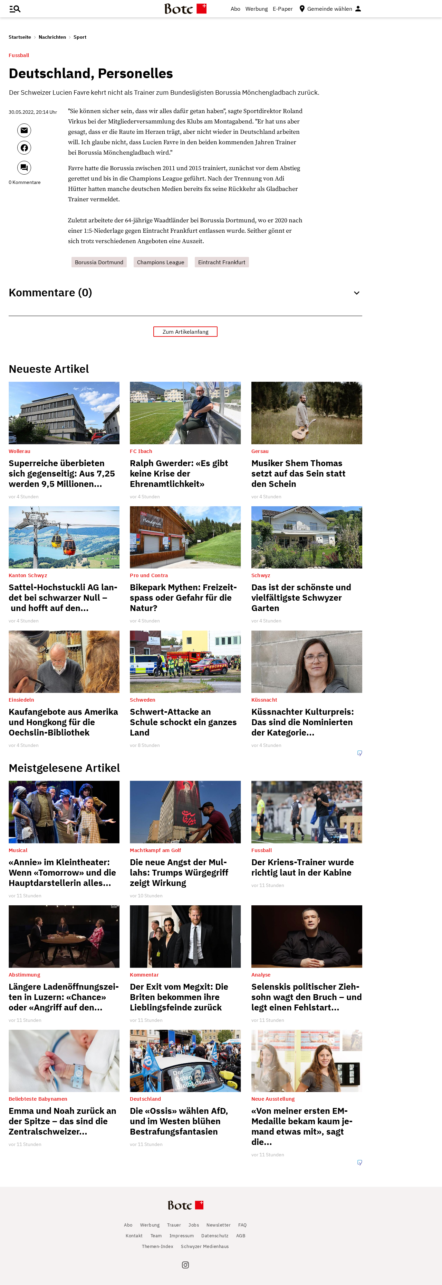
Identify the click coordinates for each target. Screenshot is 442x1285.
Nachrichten (52, 37)
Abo (235, 8)
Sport (80, 37)
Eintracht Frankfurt (222, 262)
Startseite (20, 37)
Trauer (174, 1225)
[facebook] (42, 151)
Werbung (257, 8)
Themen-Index (157, 1246)
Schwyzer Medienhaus (205, 1246)
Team (156, 1236)
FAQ (242, 1225)
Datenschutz (215, 1236)
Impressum (182, 1236)
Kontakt (134, 1236)
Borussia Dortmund (99, 262)
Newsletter (218, 1225)
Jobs (194, 1225)
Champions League (160, 262)
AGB (241, 1236)
